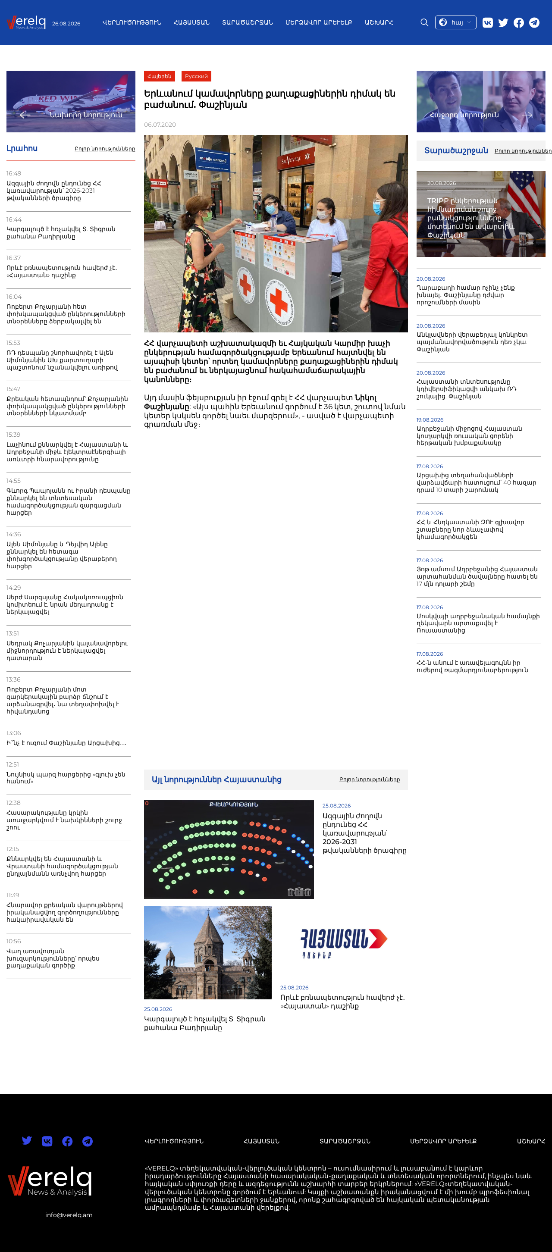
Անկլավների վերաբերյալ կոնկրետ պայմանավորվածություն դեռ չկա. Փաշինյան (472, 342)
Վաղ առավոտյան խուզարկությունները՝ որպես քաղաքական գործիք (53, 959)
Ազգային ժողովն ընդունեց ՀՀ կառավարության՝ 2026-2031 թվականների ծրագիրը (53, 191)
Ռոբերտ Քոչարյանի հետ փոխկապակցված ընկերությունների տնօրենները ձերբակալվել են (65, 314)
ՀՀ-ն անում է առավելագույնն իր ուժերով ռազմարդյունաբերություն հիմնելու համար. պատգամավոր (472, 670)
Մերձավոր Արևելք (318, 22)
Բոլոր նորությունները (105, 149)
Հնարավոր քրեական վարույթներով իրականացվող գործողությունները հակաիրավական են (64, 912)
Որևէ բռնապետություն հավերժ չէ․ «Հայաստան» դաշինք (61, 271)
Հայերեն (159, 76)
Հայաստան (192, 22)
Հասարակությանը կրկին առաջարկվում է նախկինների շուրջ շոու (64, 820)
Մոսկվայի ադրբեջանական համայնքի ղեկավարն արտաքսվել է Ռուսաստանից (478, 624)
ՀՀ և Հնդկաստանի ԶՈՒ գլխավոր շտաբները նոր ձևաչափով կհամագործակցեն (470, 530)
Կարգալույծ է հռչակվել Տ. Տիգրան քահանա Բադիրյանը (61, 232)
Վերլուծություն (132, 22)
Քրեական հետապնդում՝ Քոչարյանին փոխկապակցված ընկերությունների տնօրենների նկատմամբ (67, 406)
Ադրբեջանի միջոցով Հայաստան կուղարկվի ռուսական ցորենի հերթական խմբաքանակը (469, 436)
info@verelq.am (69, 1215)
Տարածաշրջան (247, 22)
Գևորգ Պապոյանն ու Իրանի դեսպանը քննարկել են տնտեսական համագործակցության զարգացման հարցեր (68, 501)
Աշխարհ (379, 22)
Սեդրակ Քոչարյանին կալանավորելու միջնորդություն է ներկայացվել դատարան (67, 651)
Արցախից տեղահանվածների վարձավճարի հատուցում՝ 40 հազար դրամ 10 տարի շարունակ (476, 483)
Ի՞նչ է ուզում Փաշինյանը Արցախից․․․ (66, 743)
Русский (196, 76)
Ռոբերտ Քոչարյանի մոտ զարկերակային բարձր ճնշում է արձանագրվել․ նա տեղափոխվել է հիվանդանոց (62, 700)
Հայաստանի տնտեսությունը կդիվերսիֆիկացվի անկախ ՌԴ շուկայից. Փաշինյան (467, 389)
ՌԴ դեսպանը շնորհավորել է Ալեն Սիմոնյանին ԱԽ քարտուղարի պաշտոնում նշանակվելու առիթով (62, 360)
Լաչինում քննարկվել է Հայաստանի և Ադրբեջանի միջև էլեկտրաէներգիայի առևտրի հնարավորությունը (67, 452)
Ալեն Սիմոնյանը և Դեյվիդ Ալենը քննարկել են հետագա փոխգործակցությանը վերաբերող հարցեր (61, 555)
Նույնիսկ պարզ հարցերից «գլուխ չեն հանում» (65, 778)
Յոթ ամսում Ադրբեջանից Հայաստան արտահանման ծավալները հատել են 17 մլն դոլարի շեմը (477, 577)
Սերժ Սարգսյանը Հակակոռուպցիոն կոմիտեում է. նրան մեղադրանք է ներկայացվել (64, 605)
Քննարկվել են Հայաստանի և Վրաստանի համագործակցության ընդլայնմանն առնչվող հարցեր (62, 866)
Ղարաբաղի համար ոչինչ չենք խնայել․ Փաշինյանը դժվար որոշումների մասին (466, 295)
